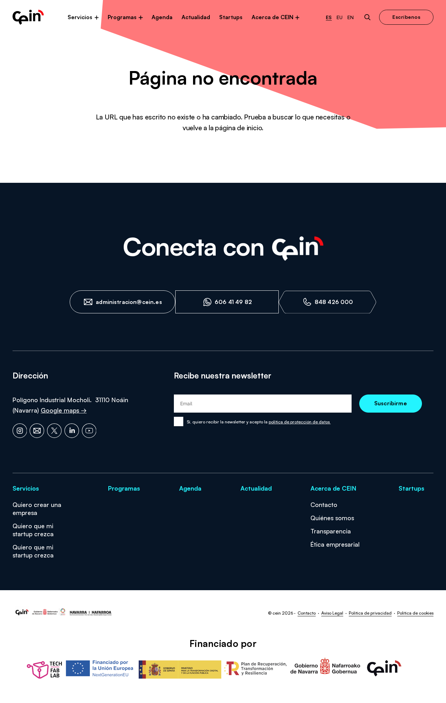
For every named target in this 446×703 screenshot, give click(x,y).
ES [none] (329, 17)
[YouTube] (89, 430)
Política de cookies (415, 613)
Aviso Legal (332, 613)
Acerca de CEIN (272, 17)
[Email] (37, 430)
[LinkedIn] (71, 430)
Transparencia (330, 531)
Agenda (162, 17)
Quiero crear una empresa (37, 508)
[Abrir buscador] (367, 17)
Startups (231, 17)
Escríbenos (406, 17)
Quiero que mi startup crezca (33, 530)
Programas (122, 17)
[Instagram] (20, 430)
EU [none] (340, 17)
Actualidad (196, 17)
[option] (340, 17)
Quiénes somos (332, 518)
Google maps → (64, 410)
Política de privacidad (370, 613)
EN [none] (350, 17)
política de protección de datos (300, 421)
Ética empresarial (335, 544)
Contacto (323, 504)
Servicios (80, 17)
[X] (54, 430)
